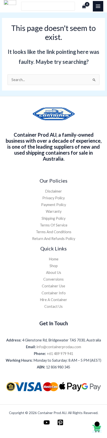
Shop (54, 266)
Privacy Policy (53, 198)
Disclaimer (53, 191)
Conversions (53, 279)
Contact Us (53, 306)
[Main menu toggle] (98, 6)
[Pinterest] (60, 422)
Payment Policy (53, 205)
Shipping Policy (53, 218)
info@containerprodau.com (59, 347)
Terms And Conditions (53, 232)
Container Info (54, 293)
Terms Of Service (53, 225)
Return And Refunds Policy (53, 238)
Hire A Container (53, 300)
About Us (53, 272)
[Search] (71, 6)
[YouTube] (47, 422)
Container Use (53, 286)
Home (53, 259)
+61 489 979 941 (60, 353)
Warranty (53, 211)
